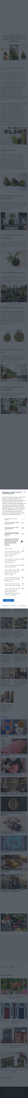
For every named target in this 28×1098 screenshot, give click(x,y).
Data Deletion (5, 605)
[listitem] (14, 519)
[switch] (22, 523)
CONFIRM (8, 600)
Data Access (14, 605)
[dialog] (14, 549)
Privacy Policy (22, 605)
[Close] (25, 492)
